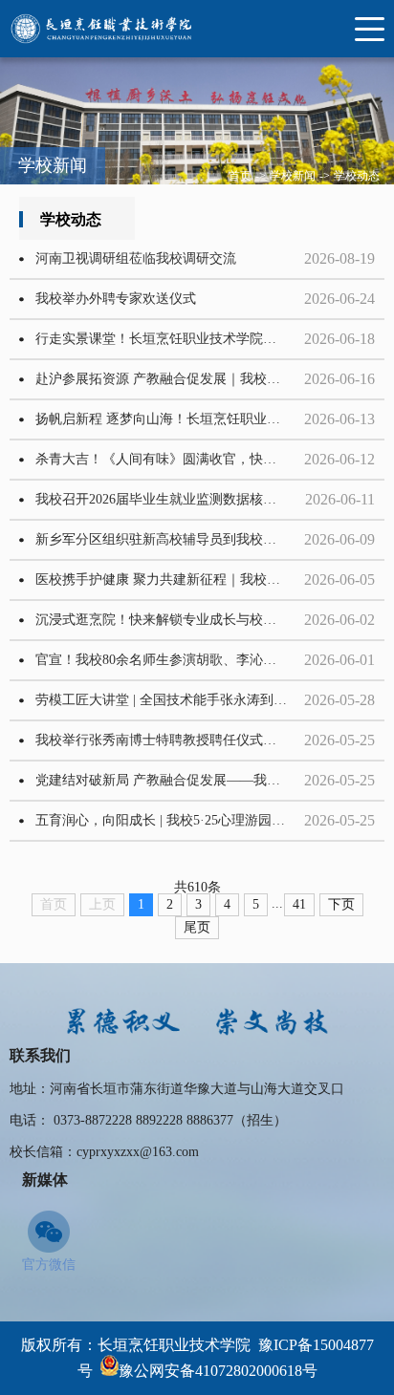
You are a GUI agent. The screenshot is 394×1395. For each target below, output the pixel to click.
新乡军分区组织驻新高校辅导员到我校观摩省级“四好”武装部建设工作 (176, 539)
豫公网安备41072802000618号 (218, 1371)
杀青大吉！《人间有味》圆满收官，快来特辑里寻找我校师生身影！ (176, 459)
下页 (341, 904)
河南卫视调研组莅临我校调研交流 (135, 258)
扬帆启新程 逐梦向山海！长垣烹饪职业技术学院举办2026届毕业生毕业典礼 (176, 419)
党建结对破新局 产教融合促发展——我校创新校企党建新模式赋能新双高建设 (176, 780)
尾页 (197, 927)
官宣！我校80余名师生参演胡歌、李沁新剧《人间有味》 (176, 660)
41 (299, 904)
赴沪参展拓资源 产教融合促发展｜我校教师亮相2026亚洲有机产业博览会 (176, 379)
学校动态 (357, 175)
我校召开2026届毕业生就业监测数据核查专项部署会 (176, 499)
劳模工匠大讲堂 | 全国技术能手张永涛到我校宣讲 (176, 700)
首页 (240, 175)
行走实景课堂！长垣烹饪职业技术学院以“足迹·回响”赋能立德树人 (176, 339)
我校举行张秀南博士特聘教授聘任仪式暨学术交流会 (176, 740)
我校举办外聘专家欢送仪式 (115, 298)
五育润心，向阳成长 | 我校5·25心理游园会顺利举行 (176, 820)
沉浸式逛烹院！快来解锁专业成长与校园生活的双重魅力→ (176, 619)
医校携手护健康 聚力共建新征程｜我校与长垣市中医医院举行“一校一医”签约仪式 (176, 579)
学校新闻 (293, 175)
